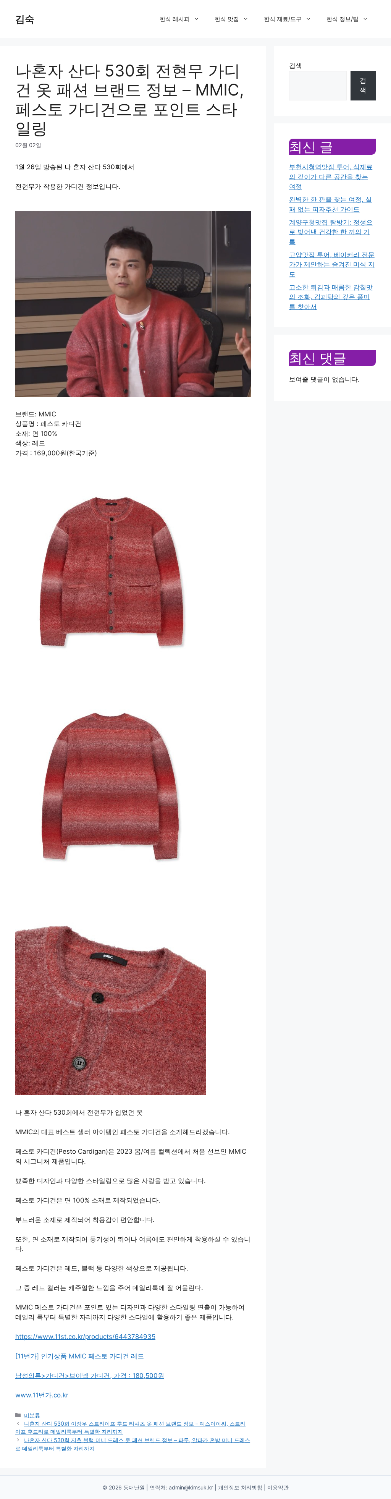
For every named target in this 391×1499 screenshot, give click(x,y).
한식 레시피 (175, 19)
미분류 (32, 1415)
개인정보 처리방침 (240, 1487)
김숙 (24, 19)
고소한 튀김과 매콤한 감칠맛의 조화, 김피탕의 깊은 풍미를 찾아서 (331, 297)
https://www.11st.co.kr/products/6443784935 (85, 1336)
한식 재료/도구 (283, 19)
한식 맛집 (227, 19)
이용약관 (278, 1487)
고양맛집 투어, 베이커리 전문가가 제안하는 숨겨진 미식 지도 (332, 264)
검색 (295, 66)
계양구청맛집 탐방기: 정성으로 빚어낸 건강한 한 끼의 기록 (331, 232)
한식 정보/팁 (342, 19)
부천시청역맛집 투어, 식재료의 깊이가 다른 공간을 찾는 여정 (331, 176)
